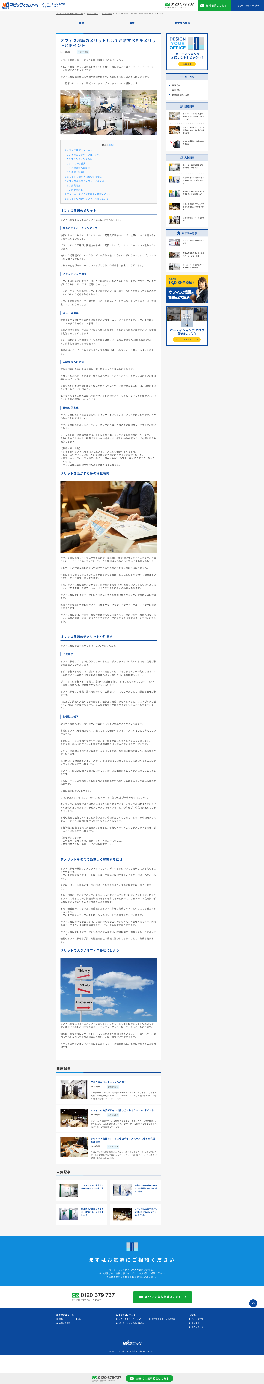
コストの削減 (76, 163)
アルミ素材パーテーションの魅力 (108, 1082)
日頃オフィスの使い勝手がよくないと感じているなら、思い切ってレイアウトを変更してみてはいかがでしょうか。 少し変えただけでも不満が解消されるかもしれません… (124, 1155)
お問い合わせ (197, 1327)
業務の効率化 (76, 172)
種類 (61, 1319)
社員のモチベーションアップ (84, 154)
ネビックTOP (198, 1319)
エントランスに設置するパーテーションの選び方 (92, 1187)
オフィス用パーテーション (130, 1319)
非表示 (111, 144)
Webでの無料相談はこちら (163, 1297)
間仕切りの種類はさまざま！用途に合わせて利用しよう (92, 1212)
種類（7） (176, 85)
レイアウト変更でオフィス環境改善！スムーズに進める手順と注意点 (123, 1140)
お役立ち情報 (113, 1087)
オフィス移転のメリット (79, 150)
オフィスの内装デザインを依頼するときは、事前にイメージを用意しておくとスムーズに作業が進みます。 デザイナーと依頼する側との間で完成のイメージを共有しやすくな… (124, 1123)
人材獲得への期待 (78, 167)
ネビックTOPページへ (247, 5)
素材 (80, 1319)
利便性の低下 (76, 189)
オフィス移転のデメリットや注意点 (84, 181)
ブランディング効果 (79, 159)
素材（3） (176, 90)
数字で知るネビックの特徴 (163, 1319)
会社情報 (196, 1323)
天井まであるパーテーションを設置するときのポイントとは (146, 1188)
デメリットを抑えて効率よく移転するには (88, 194)
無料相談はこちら (216, 5)
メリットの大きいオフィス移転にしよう (87, 198)
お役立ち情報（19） (181, 94)
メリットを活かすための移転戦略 (83, 176)
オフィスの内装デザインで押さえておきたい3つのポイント (122, 1110)
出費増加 (74, 185)
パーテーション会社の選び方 (131, 1323)
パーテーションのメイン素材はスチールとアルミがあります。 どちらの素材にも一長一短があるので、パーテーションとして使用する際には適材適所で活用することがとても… (124, 1095)
